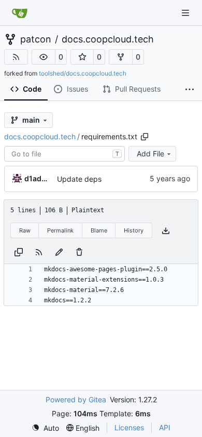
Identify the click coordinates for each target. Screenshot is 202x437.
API (164, 427)
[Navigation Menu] (186, 12)
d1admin (38, 178)
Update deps (79, 178)
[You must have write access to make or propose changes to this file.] (79, 251)
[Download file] (165, 230)
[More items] (189, 89)
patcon (35, 39)
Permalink (60, 230)
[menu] (45, 428)
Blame (99, 230)
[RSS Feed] (16, 57)
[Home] (19, 13)
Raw (25, 230)
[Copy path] (144, 136)
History (133, 230)
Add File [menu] (150, 153)
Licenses (129, 427)
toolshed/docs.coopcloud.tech (82, 73)
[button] (43, 57)
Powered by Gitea (76, 399)
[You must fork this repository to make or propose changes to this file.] (59, 251)
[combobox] (64, 154)
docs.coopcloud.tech (108, 39)
